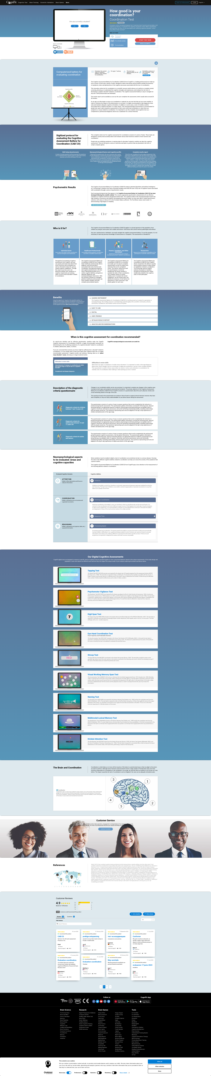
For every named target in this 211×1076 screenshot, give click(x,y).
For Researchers (136, 1016)
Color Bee (117, 1022)
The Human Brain (64, 1012)
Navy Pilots (82, 1018)
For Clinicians (135, 1014)
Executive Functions (65, 1031)
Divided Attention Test (97, 739)
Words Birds (118, 1049)
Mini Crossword (102, 1014)
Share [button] (61, 946)
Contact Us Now (105, 829)
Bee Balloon (118, 1023)
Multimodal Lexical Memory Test (102, 718)
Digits (116, 1020)
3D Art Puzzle (101, 1051)
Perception (63, 1036)
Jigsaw (117, 1031)
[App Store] (144, 1001)
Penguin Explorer (119, 1018)
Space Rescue (102, 1036)
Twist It (117, 1043)
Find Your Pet (101, 1045)
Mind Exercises (136, 1038)
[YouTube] (101, 1001)
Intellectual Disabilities (66, 1027)
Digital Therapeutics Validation (87, 1012)
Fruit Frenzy (101, 1016)
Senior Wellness (83, 1020)
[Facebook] (93, 1001)
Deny (159, 1071)
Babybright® (135, 1023)
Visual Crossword (103, 1032)
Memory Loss (63, 1025)
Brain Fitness (63, 1022)
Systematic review (84, 1027)
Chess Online (101, 1012)
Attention (62, 1038)
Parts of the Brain (65, 1016)
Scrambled (101, 1043)
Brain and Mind (64, 1014)
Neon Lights (101, 1029)
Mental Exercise (136, 1043)
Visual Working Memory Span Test (103, 674)
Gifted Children (136, 1051)
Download (146, 75)
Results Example (145, 43)
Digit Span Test (94, 614)
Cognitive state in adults (85, 1025)
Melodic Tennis (102, 1042)
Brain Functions (64, 1029)
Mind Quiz (134, 1034)
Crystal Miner (101, 1020)
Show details (123, 1072)
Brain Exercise (135, 1031)
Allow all (159, 1061)
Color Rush (101, 1049)
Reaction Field (119, 1047)
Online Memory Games (138, 1045)
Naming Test (93, 697)
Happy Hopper (119, 1012)
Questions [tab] (69, 916)
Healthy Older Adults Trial (86, 1016)
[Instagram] (105, 1001)
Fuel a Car (118, 1032)
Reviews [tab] (59, 916)
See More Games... (120, 1051)
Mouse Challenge (119, 1038)
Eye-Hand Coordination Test (100, 633)
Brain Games (135, 1042)
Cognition (62, 1023)
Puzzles (117, 1016)
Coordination (63, 1032)
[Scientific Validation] (105, 219)
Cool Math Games (136, 1047)
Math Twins (118, 1034)
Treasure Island (102, 1027)
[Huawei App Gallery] (120, 1001)
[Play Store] (132, 1001)
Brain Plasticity (64, 1020)
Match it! (100, 1034)
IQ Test (134, 1054)
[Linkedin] (108, 1001)
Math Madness (102, 1038)
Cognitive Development (138, 1029)
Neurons (62, 1018)
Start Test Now (145, 40)
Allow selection (159, 1066)
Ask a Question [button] (136, 914)
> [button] (110, 987)
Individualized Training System (140, 1032)
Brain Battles (135, 1052)
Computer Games (84, 1014)
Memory (62, 1034)
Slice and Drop (119, 1042)
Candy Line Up (119, 1014)
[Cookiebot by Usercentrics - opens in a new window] (48, 1073)
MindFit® (134, 1022)
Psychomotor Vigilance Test (100, 592)
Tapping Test (93, 571)
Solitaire (100, 1022)
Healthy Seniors (83, 1022)
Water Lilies (118, 1045)
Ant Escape (101, 1025)
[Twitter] (97, 1001)
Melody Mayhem (102, 1047)
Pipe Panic (101, 1018)
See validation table (98, 205)
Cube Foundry (119, 1027)
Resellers (134, 1025)
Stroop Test (93, 655)
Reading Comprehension (138, 1049)
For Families (135, 1012)
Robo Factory (101, 1023)
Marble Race (101, 1040)
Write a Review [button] (149, 914)
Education (134, 1018)
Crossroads (118, 1025)
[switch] (85, 1072)
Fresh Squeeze (119, 1029)
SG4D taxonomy (83, 1029)
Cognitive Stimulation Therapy (140, 1036)
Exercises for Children (137, 1027)
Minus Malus (118, 1036)
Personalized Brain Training (139, 1040)
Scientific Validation (47, 2)
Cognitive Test (23, 2)
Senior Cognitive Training (85, 1023)
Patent (133, 1020)
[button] (68, 948)
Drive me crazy (102, 1031)
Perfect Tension (119, 1040)
